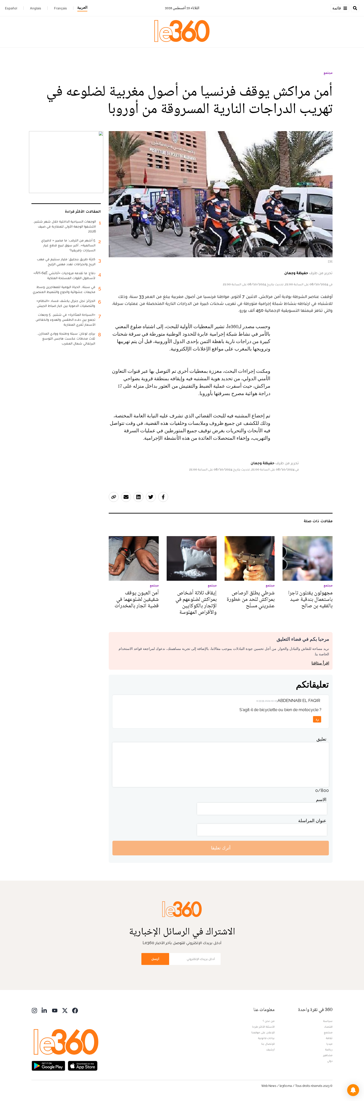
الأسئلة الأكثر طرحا (263, 1026)
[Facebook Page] (75, 1010)
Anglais (35, 8)
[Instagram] (34, 1010)
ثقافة (329, 1038)
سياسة (328, 1021)
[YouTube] (55, 1010)
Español (11, 8)
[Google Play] (48, 1065)
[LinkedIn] (45, 1010)
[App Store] (83, 1065)
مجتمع (328, 73)
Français (60, 8)
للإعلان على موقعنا (263, 1032)
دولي (330, 1061)
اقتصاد (328, 1026)
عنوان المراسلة (312, 820)
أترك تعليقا (221, 847)
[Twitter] (65, 1010)
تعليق (321, 739)
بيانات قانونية (266, 1038)
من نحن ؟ (269, 1021)
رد (317, 719)
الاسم (321, 799)
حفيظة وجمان (296, 272)
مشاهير (328, 1055)
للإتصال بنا (268, 1043)
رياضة (329, 1049)
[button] (353, 1090)
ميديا (329, 1043)
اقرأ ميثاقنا (320, 663)
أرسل (155, 959)
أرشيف (270, 1049)
